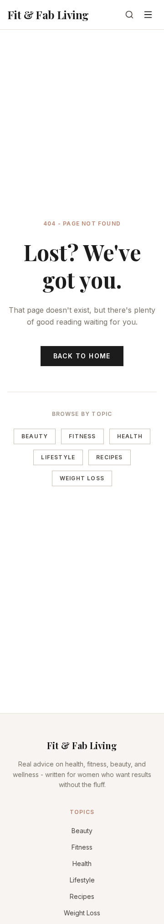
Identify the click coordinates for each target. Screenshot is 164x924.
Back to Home (82, 356)
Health (130, 436)
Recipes (109, 457)
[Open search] (129, 14)
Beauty (34, 436)
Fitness (82, 436)
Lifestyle (58, 457)
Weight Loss (82, 478)
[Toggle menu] (148, 14)
